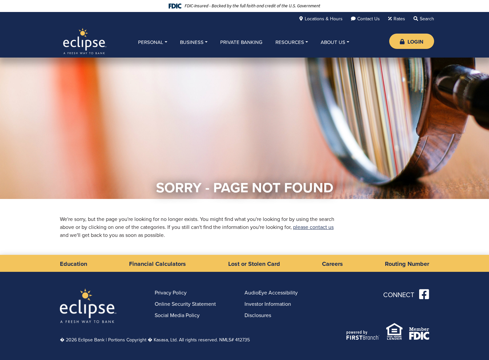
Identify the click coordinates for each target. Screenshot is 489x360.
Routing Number (407, 264)
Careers (332, 264)
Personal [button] (150, 42)
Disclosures (257, 315)
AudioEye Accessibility (271, 292)
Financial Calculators (157, 264)
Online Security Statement (185, 303)
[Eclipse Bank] (84, 40)
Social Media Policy (177, 315)
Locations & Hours (324, 18)
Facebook (424, 294)
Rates (399, 18)
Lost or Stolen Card (254, 264)
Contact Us (368, 18)
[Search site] (423, 18)
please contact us (313, 227)
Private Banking (241, 42)
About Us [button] (333, 42)
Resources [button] (289, 42)
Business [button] (192, 42)
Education (73, 264)
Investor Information (267, 303)
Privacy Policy (171, 292)
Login (414, 42)
